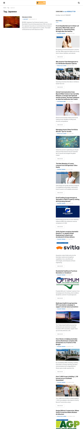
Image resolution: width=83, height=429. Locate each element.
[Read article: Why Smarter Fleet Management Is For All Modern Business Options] (68, 74)
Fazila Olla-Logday (61, 65)
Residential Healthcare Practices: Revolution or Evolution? (66, 272)
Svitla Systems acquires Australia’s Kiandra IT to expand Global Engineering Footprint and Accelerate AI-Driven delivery (67, 234)
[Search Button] (79, 2)
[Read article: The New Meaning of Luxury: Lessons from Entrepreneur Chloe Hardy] (68, 178)
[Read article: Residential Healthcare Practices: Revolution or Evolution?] (68, 283)
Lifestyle (59, 37)
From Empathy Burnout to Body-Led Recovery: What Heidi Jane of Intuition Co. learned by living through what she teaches (67, 28)
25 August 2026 (70, 33)
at (57, 137)
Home (4, 7)
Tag (8, 7)
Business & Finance (62, 173)
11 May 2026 (70, 239)
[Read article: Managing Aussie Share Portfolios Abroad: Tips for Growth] (68, 142)
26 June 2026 (70, 203)
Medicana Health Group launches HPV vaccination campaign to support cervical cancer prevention (67, 305)
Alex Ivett (25, 19)
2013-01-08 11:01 (33, 19)
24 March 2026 (70, 382)
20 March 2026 (71, 416)
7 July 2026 (70, 101)
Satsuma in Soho (27, 17)
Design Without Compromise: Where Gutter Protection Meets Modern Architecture (67, 412)
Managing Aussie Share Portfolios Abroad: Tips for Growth (67, 130)
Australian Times (61, 101)
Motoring (60, 69)
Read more (60, 56)
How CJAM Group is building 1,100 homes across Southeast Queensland (67, 378)
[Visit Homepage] (41, 2)
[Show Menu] (4, 2)
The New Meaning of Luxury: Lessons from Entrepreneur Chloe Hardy (66, 165)
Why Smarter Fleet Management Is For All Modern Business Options (67, 62)
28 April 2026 (70, 309)
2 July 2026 (70, 133)
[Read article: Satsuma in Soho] (11, 22)
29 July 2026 (71, 65)
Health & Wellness (62, 312)
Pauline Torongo (61, 33)
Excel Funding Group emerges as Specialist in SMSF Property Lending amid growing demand (67, 199)
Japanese (12, 7)
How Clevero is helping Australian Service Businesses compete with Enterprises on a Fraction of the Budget (66, 341)
